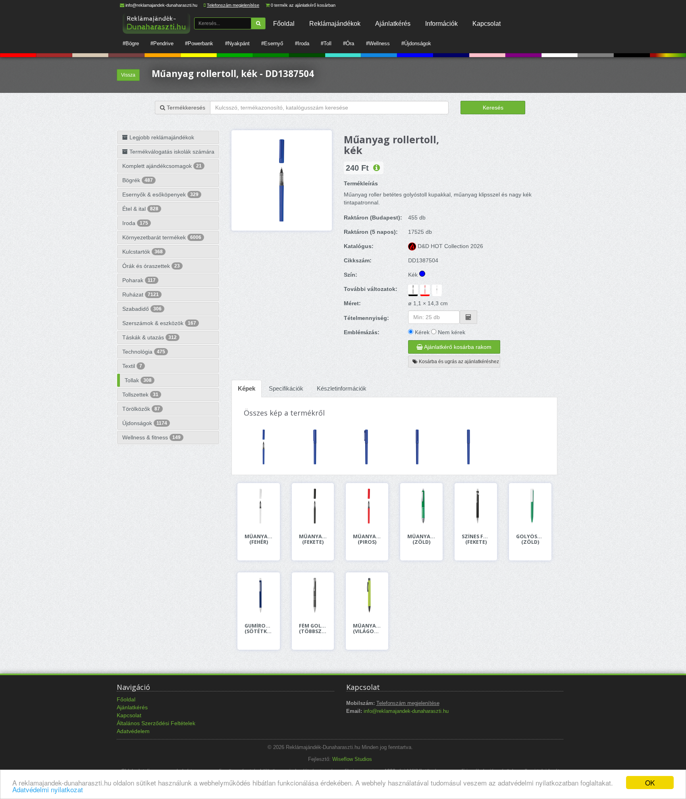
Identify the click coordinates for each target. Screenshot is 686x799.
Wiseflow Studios (352, 759)
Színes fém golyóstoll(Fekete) (476, 539)
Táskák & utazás (149, 337)
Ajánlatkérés (392, 23)
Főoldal (284, 23)
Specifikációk (286, 388)
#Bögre (131, 43)
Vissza (128, 75)
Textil (132, 366)
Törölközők (141, 409)
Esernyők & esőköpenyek (160, 194)
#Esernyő (272, 43)
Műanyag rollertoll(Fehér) (259, 539)
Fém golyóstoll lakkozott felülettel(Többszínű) (313, 628)
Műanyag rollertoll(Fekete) (313, 539)
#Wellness (378, 43)
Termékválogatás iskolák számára (171, 151)
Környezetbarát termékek (161, 237)
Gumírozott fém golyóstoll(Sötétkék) (259, 628)
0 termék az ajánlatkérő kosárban (303, 5)
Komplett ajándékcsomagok (162, 166)
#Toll (326, 43)
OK (650, 782)
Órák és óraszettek (151, 266)
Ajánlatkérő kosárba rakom (457, 347)
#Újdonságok (416, 43)
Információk (441, 23)
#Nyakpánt (237, 43)
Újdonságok (144, 423)
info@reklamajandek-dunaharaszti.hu (161, 5)
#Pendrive (161, 43)
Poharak (139, 280)
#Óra (348, 43)
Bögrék (137, 180)
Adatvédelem (133, 731)
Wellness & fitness (151, 437)
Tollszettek (140, 394)
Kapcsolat (486, 23)
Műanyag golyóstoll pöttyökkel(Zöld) (421, 539)
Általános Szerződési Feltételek (156, 723)
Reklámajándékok (334, 23)
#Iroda (302, 43)
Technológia (143, 351)
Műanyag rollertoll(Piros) (367, 539)
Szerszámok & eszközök (159, 323)
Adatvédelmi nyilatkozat (47, 789)
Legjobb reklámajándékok (161, 137)
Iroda (135, 223)
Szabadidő (142, 309)
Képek (246, 388)
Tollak (138, 380)
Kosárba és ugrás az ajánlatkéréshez (458, 361)
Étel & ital (140, 209)
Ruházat (140, 294)
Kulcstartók (142, 251)
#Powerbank (199, 43)
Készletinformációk (341, 388)
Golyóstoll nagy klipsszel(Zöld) (530, 539)
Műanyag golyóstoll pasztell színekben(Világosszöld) (367, 628)
